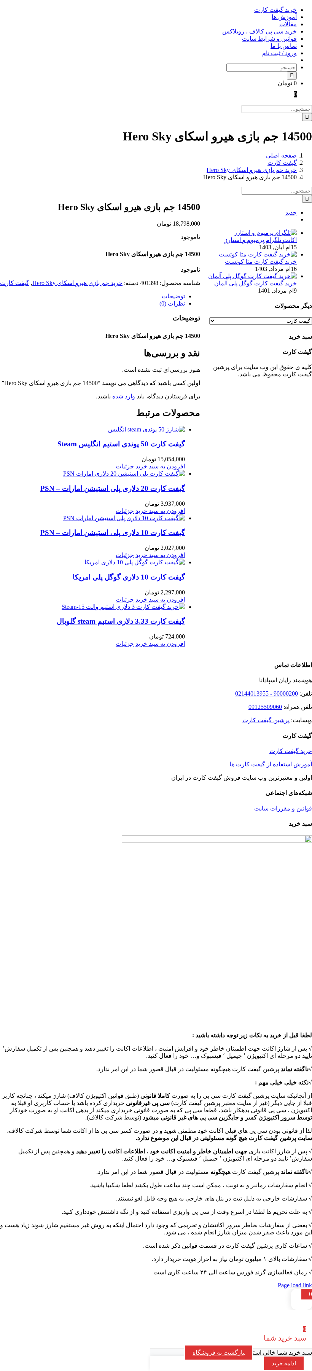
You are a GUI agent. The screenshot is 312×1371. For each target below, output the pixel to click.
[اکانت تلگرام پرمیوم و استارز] (265, 232)
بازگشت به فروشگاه (219, 1352)
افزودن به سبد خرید (160, 466)
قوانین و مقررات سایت (283, 808)
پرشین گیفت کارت (266, 720)
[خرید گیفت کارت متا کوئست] (258, 254)
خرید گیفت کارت (290, 751)
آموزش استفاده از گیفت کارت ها (270, 764)
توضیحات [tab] (173, 296)
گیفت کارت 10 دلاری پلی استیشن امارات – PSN (112, 533)
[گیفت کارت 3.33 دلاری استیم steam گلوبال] (92, 606)
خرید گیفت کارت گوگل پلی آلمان (255, 283)
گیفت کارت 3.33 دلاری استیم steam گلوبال (121, 621)
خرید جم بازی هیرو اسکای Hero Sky (77, 283)
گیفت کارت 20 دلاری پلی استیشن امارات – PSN (112, 488)
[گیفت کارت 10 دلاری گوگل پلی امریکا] (92, 562)
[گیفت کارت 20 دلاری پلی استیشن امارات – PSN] (92, 473)
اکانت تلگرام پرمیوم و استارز (260, 240)
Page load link (295, 1285)
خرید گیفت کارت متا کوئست (261, 261)
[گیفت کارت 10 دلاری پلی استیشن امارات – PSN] (92, 518)
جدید (291, 212)
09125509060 (265, 707)
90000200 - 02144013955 (266, 693)
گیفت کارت (14, 283)
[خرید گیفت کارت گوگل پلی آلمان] (252, 276)
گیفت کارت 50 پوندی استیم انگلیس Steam (121, 444)
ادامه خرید (284, 1363)
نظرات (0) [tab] (172, 303)
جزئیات (125, 466)
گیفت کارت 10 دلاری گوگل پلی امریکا (129, 577)
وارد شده (123, 396)
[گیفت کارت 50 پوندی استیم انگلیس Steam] (92, 429)
